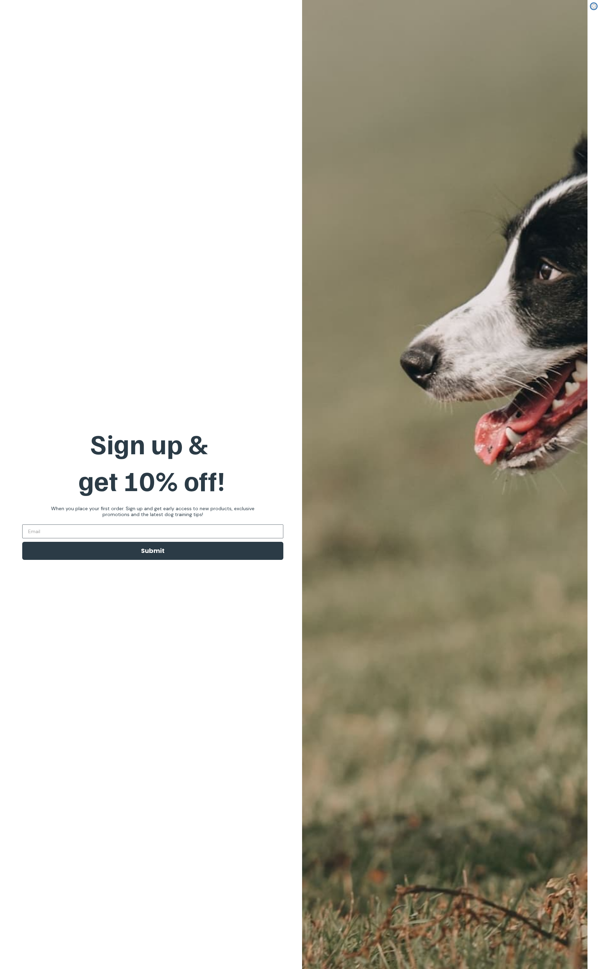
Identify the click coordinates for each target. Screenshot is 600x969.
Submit (153, 550)
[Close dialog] (593, 6)
